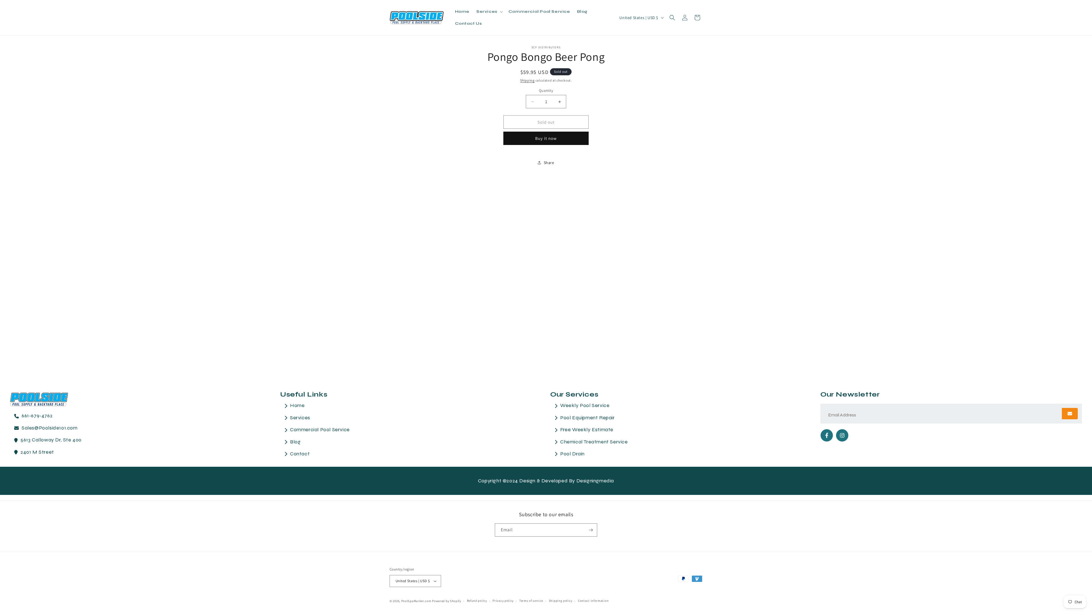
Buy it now (546, 138)
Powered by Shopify (446, 601)
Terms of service (531, 601)
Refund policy (477, 601)
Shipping (527, 80)
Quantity (546, 90)
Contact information (593, 601)
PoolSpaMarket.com (416, 601)
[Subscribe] (590, 530)
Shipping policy (560, 601)
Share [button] (549, 162)
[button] (489, 12)
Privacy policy (503, 601)
